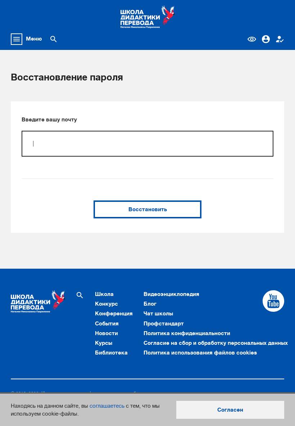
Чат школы (158, 313)
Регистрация (280, 39)
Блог (150, 304)
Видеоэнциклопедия (171, 294)
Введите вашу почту (49, 119)
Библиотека (111, 353)
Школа (104, 294)
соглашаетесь (107, 406)
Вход (266, 39)
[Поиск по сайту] (53, 39)
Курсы (103, 343)
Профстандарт (164, 324)
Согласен (230, 410)
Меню (34, 39)
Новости (106, 333)
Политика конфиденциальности (187, 333)
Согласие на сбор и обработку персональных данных (216, 343)
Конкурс (106, 304)
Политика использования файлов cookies (200, 353)
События (107, 324)
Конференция (114, 313)
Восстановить (147, 209)
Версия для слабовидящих (252, 39)
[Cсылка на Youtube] (273, 301)
